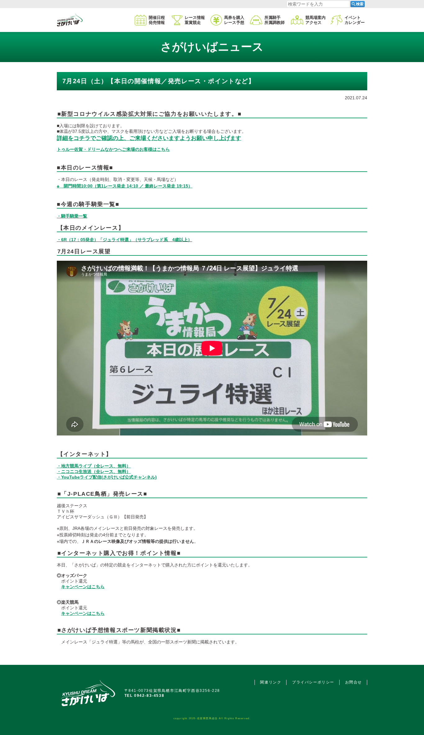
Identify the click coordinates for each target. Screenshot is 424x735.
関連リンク (270, 682)
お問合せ (353, 682)
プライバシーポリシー (313, 682)
